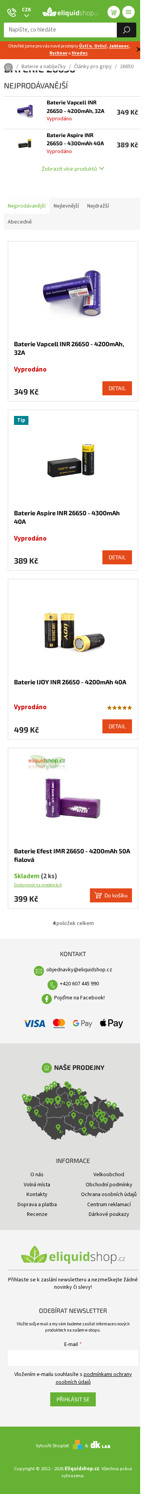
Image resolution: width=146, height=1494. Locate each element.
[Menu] (128, 12)
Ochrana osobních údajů (109, 1194)
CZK (26, 9)
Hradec (80, 53)
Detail (117, 388)
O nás (37, 1175)
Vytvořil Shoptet (52, 1445)
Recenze (37, 1214)
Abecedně (20, 222)
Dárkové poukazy (109, 1214)
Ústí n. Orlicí (93, 46)
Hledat (126, 30)
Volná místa (37, 1185)
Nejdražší (98, 206)
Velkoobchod (108, 1175)
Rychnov (58, 53)
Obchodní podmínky (109, 1185)
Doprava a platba (37, 1205)
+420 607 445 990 (79, 984)
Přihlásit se (73, 1399)
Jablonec (119, 46)
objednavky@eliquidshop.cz (79, 970)
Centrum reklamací (109, 1205)
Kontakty (36, 1194)
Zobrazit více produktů (69, 168)
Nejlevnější (66, 206)
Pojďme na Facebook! (79, 998)
